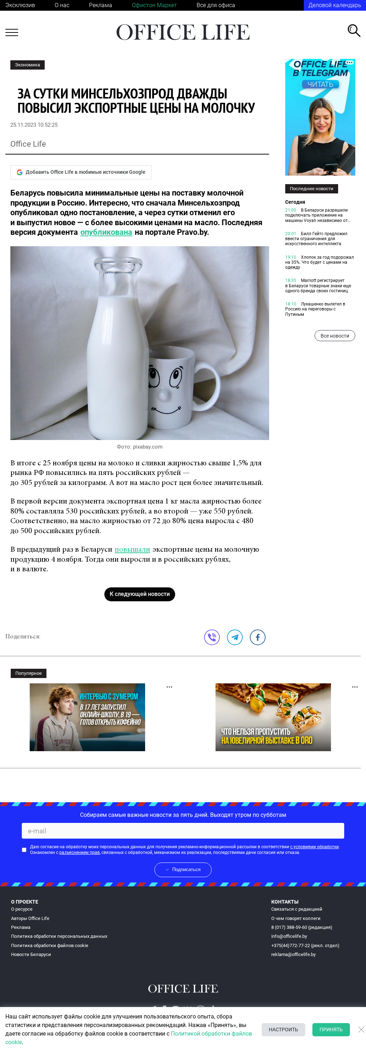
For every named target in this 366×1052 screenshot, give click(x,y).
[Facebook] (258, 637)
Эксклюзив (20, 5)
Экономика (27, 64)
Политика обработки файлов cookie (49, 945)
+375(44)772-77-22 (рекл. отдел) (305, 945)
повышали (132, 550)
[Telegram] (235, 637)
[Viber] (212, 637)
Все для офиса (216, 5)
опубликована (106, 232)
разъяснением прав (79, 852)
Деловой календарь (334, 5)
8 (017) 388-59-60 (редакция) (301, 927)
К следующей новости (140, 594)
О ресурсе (22, 909)
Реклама (100, 5)
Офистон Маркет (154, 5)
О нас (62, 5)
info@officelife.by (289, 936)
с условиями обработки (314, 846)
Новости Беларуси (31, 954)
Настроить (283, 1029)
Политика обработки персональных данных (59, 936)
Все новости (335, 336)
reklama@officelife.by (293, 954)
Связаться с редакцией (296, 909)
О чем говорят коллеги (296, 918)
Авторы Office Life (30, 918)
